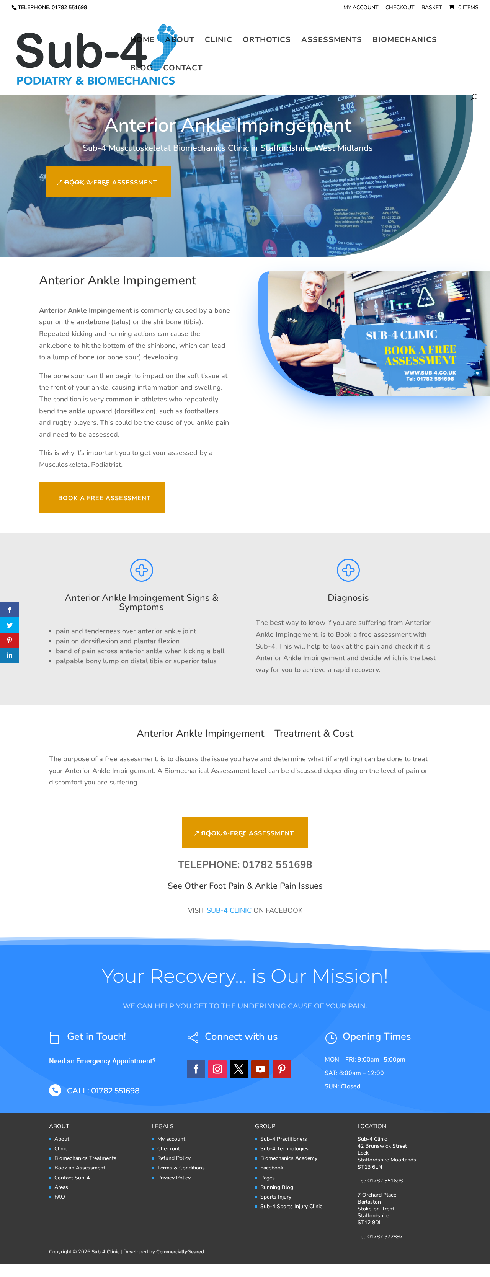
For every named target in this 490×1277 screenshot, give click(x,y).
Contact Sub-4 (72, 1177)
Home (142, 41)
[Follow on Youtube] (260, 1069)
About (179, 41)
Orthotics (267, 41)
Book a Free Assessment (111, 182)
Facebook (271, 1167)
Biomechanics (404, 41)
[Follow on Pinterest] (282, 1069)
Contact (183, 69)
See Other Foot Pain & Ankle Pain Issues (245, 886)
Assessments (331, 41)
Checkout (399, 8)
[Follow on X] (239, 1069)
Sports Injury (275, 1196)
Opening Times (377, 1036)
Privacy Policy (174, 1177)
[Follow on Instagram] (217, 1069)
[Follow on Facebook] (196, 1069)
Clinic (218, 41)
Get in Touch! (96, 1036)
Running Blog (276, 1187)
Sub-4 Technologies (284, 1148)
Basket (431, 8)
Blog (141, 69)
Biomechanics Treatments (85, 1158)
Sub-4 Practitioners (283, 1139)
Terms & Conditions (181, 1167)
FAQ (59, 1196)
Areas (61, 1187)
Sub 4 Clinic (105, 1251)
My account (360, 8)
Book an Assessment (79, 1167)
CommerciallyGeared (180, 1251)
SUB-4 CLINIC (229, 910)
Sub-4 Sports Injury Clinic (291, 1206)
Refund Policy (174, 1158)
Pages (267, 1177)
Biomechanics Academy (288, 1158)
